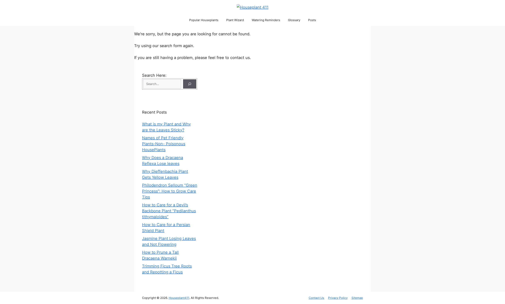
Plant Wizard (235, 20)
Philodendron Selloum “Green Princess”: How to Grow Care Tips (169, 191)
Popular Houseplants (203, 20)
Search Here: (154, 75)
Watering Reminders (266, 20)
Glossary (294, 20)
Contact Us (316, 298)
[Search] (189, 84)
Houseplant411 (179, 298)
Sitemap (357, 298)
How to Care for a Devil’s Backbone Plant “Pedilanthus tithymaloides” (169, 211)
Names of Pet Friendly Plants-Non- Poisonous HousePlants (163, 144)
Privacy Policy (338, 298)
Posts (312, 20)
